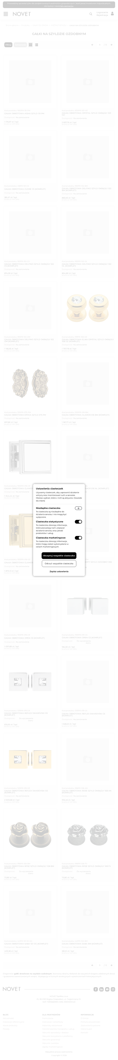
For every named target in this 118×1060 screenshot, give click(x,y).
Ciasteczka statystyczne (49, 521)
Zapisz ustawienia (59, 571)
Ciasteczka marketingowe (50, 537)
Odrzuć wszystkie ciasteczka (59, 563)
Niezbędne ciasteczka (48, 508)
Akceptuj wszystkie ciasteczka (59, 555)
